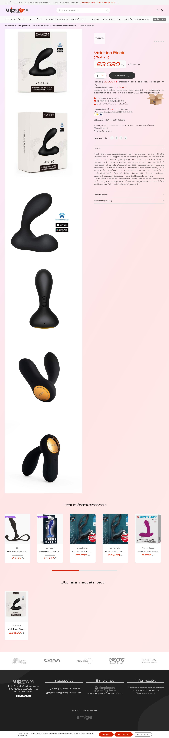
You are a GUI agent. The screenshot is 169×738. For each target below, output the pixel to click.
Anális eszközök (41, 26)
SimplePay (105, 680)
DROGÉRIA (35, 19)
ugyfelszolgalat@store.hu (65, 692)
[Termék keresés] (107, 10)
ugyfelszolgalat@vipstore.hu (62, 2)
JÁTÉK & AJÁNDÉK (136, 19)
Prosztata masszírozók (64, 26)
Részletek (22, 735)
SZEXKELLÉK (111, 19)
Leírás (97, 148)
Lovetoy (50, 548)
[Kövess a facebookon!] (9, 686)
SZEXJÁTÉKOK (15, 19)
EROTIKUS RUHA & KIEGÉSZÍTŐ (66, 19)
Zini (17, 548)
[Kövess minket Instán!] (11, 686)
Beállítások (142, 734)
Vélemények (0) (103, 200)
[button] (79, 562)
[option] (19, 661)
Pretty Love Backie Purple (152, 551)
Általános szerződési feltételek (146, 687)
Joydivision (82, 548)
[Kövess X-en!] (17, 686)
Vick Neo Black (16, 629)
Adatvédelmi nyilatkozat (146, 690)
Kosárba (120, 75)
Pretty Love (148, 548)
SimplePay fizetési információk (105, 693)
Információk (100, 194)
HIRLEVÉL (23, 696)
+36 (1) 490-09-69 (35, 2)
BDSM (95, 19)
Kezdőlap (9, 26)
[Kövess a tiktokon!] (20, 686)
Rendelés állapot (146, 693)
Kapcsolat (64, 680)
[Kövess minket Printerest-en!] (14, 686)
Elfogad (106, 734)
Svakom (107, 130)
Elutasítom (123, 734)
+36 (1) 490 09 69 (66, 688)
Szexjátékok (23, 26)
